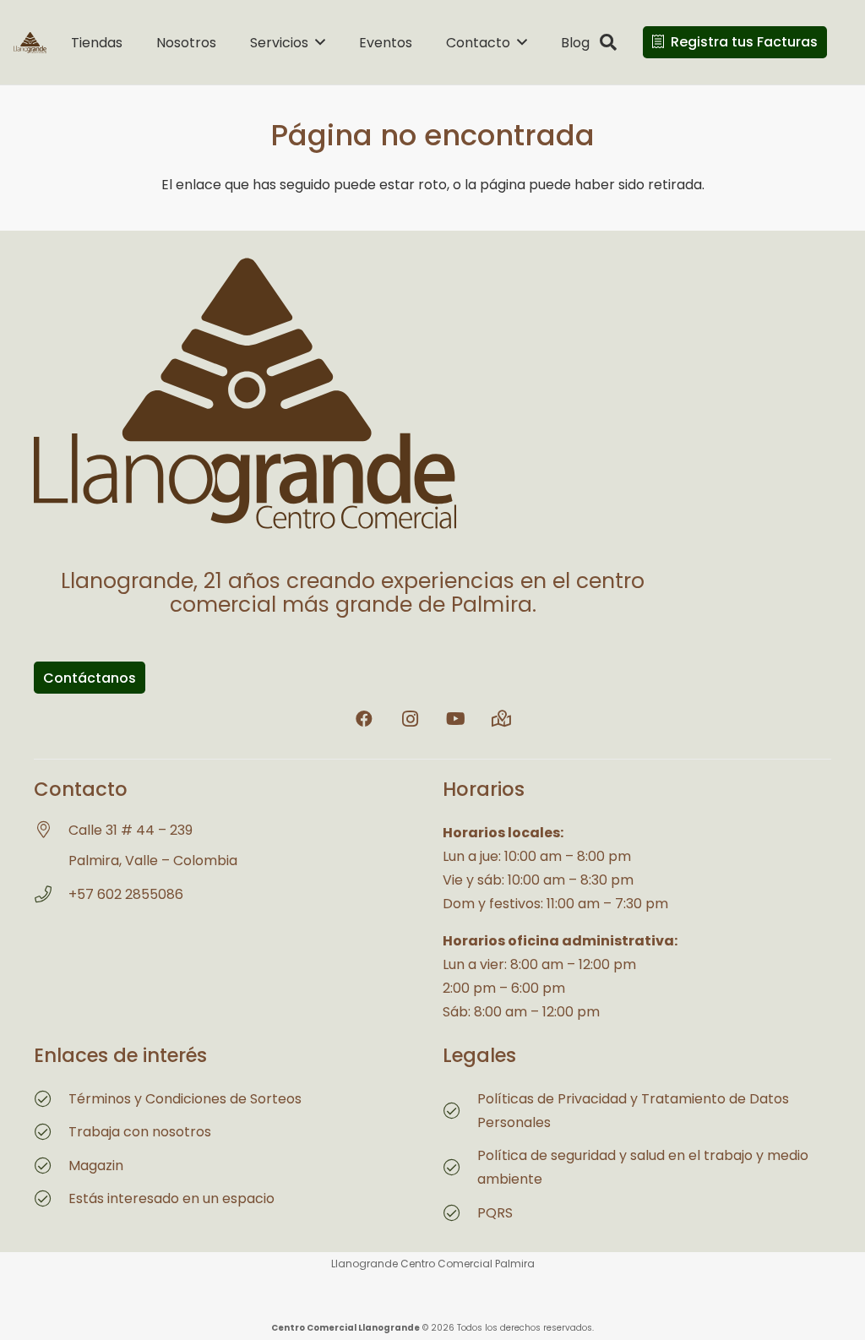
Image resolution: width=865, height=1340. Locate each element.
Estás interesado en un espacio (171, 1198)
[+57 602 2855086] (51, 894)
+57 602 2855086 (125, 894)
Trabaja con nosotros (139, 1131)
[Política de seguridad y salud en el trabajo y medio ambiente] (460, 1167)
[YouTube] (455, 719)
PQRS (495, 1213)
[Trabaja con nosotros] (51, 1132)
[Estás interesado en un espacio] (51, 1198)
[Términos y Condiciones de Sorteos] (51, 1099)
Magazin (95, 1165)
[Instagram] (410, 719)
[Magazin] (51, 1166)
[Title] (501, 719)
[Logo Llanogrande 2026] (30, 42)
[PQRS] (460, 1213)
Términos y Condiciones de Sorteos (185, 1098)
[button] (320, 42)
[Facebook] (364, 719)
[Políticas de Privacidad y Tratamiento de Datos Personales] (460, 1111)
